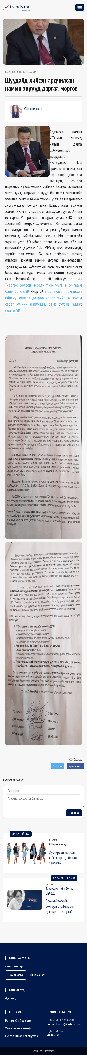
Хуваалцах (75, 766)
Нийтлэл (10, 72)
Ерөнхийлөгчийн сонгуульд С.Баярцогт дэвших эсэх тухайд (61, 906)
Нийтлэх (73, 813)
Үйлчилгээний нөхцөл (18, 1028)
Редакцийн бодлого (18, 1020)
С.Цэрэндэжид (33, 108)
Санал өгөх (15, 975)
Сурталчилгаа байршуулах (21, 1036)
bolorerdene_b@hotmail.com (64, 1024)
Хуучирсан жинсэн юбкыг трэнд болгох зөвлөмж (63, 858)
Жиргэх (57, 766)
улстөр (11, 998)
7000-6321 (53, 1035)
